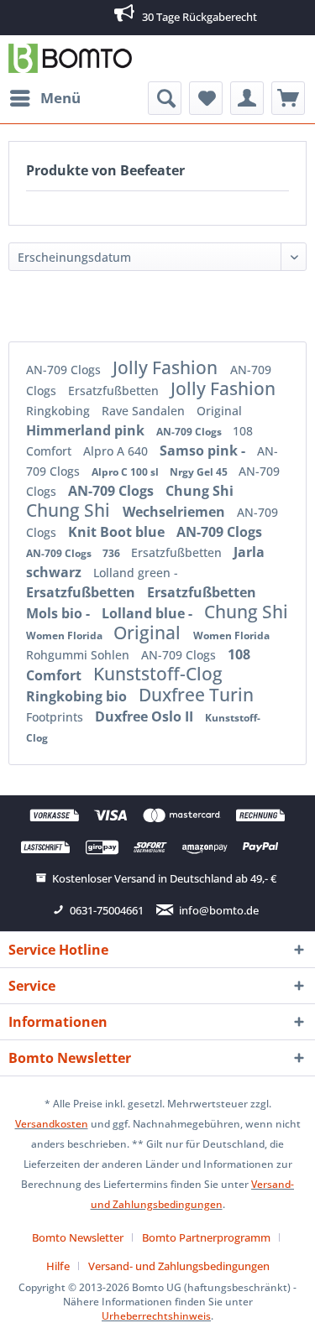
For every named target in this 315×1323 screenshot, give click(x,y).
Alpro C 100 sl (126, 472)
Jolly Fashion (167, 367)
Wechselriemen (175, 512)
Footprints (56, 717)
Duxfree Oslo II (146, 716)
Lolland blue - (149, 613)
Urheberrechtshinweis (156, 1316)
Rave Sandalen (145, 411)
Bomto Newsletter (77, 1237)
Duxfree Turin (196, 694)
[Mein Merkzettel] (206, 98)
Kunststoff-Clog (158, 673)
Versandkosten (51, 1124)
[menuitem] (44, 98)
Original (219, 411)
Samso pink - (204, 450)
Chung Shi (199, 491)
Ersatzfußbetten (115, 390)
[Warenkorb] (288, 98)
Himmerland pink (87, 430)
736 (112, 553)
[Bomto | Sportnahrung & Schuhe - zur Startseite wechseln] (70, 58)
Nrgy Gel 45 (200, 472)
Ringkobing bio (78, 696)
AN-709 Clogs (65, 370)
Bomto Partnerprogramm (206, 1237)
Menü (60, 97)
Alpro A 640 (117, 451)
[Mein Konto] (247, 98)
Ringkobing (59, 411)
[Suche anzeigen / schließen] (164, 98)
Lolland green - (135, 573)
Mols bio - (59, 613)
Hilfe (58, 1266)
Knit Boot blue (118, 532)
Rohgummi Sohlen (79, 655)
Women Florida (65, 635)
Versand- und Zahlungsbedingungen (179, 1266)
